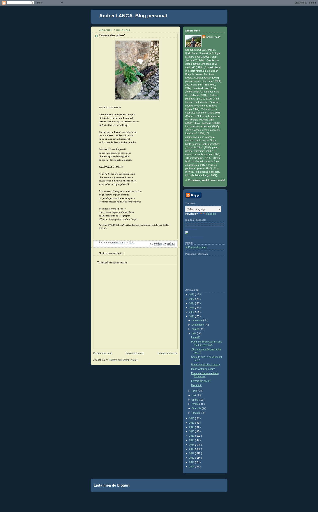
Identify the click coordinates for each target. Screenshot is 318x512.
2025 (192, 299)
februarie (197, 408)
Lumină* (195, 337)
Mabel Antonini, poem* (203, 369)
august (196, 329)
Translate (211, 214)
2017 (192, 431)
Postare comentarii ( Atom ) (123, 360)
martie (195, 404)
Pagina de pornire (135, 353)
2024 (192, 303)
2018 (192, 427)
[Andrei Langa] (186, 233)
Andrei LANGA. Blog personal (133, 15)
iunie (195, 391)
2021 (192, 316)
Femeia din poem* (201, 381)
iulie (194, 333)
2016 (192, 436)
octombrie (197, 320)
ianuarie (196, 413)
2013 (192, 449)
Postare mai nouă (102, 353)
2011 (192, 458)
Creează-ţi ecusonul (194, 237)
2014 (192, 444)
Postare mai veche (168, 353)
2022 (192, 312)
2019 (192, 423)
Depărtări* (196, 385)
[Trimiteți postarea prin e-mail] (151, 243)
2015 (192, 440)
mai (194, 395)
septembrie (198, 325)
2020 (192, 418)
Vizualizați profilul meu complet (206, 180)
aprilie (195, 400)
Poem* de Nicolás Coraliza (205, 364)
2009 (192, 466)
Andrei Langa (213, 37)
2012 (192, 453)
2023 (192, 307)
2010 (192, 462)
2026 (192, 294)
